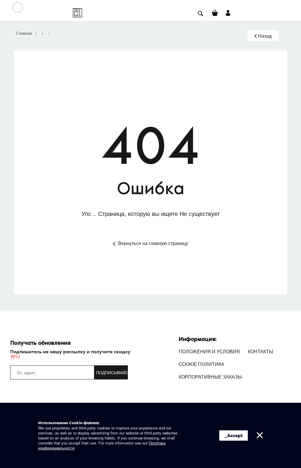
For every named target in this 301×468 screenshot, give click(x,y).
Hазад (265, 35)
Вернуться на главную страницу (153, 243)
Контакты (260, 351)
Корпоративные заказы (210, 376)
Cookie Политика (201, 364)
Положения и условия (209, 351)
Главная (24, 33)
